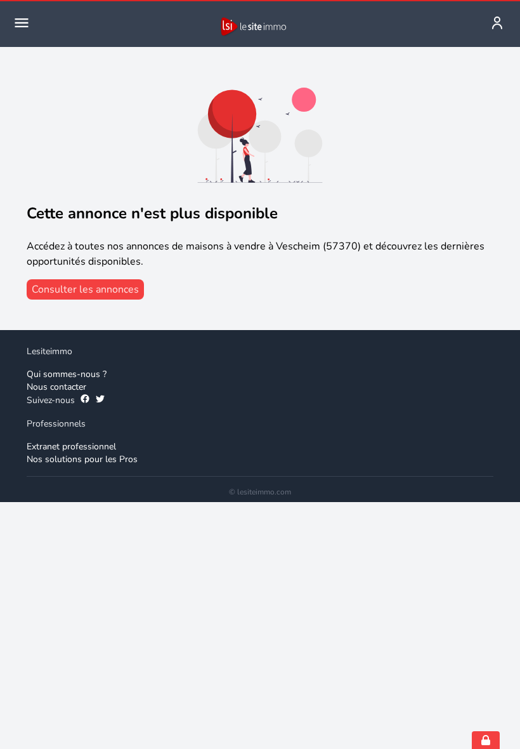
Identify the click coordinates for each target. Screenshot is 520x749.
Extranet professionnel (71, 447)
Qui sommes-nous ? (67, 374)
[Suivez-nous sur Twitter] (100, 401)
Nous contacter (56, 387)
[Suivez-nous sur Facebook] (85, 401)
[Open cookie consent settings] (486, 740)
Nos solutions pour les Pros (82, 459)
